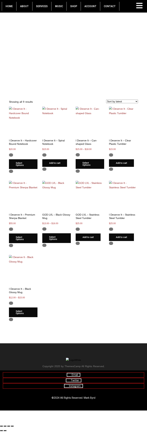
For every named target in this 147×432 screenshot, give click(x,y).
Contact (110, 6)
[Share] (8, 426)
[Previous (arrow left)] (1, 430)
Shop (73, 6)
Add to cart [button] (54, 163)
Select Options (20, 164)
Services (42, 6)
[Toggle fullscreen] (5, 426)
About (24, 6)
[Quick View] (14, 154)
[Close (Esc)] (12, 426)
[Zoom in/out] (1, 426)
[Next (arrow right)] (5, 430)
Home (9, 6)
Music (59, 6)
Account (90, 6)
